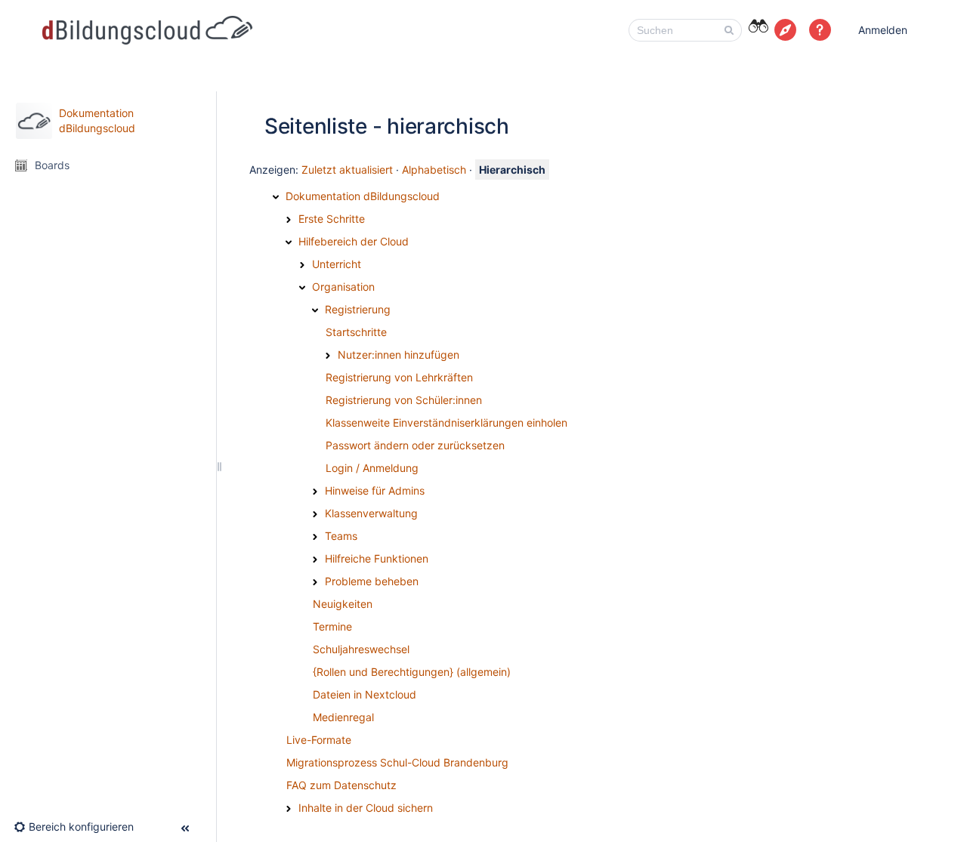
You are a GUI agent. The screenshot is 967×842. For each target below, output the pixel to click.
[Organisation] (302, 288)
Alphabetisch (434, 169)
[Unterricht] (302, 265)
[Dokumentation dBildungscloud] (276, 197)
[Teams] (315, 537)
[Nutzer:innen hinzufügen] (328, 356)
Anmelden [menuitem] (882, 29)
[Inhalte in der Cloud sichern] (289, 809)
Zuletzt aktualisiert (347, 169)
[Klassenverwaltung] (315, 514)
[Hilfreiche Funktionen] (315, 560)
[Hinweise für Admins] (315, 492)
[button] (820, 30)
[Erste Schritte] (289, 220)
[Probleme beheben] (315, 582)
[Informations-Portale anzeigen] (785, 30)
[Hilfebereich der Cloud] (289, 242)
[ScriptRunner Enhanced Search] (758, 28)
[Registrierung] (315, 310)
